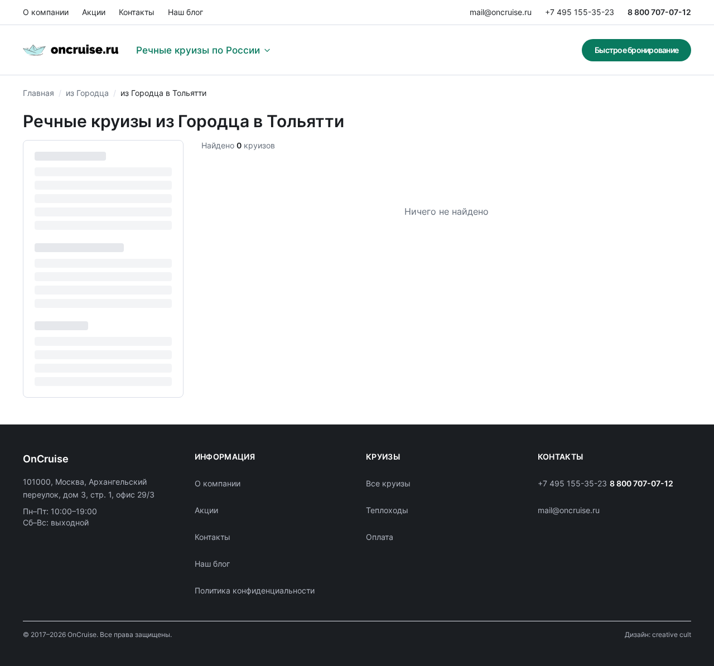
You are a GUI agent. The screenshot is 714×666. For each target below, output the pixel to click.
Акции (93, 12)
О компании (46, 12)
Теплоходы (387, 510)
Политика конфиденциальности (255, 590)
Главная (38, 93)
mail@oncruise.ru (501, 12)
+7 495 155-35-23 (579, 12)
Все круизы (388, 483)
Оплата (379, 537)
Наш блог (185, 12)
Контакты (137, 12)
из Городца (87, 93)
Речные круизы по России (198, 50)
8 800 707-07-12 (659, 12)
